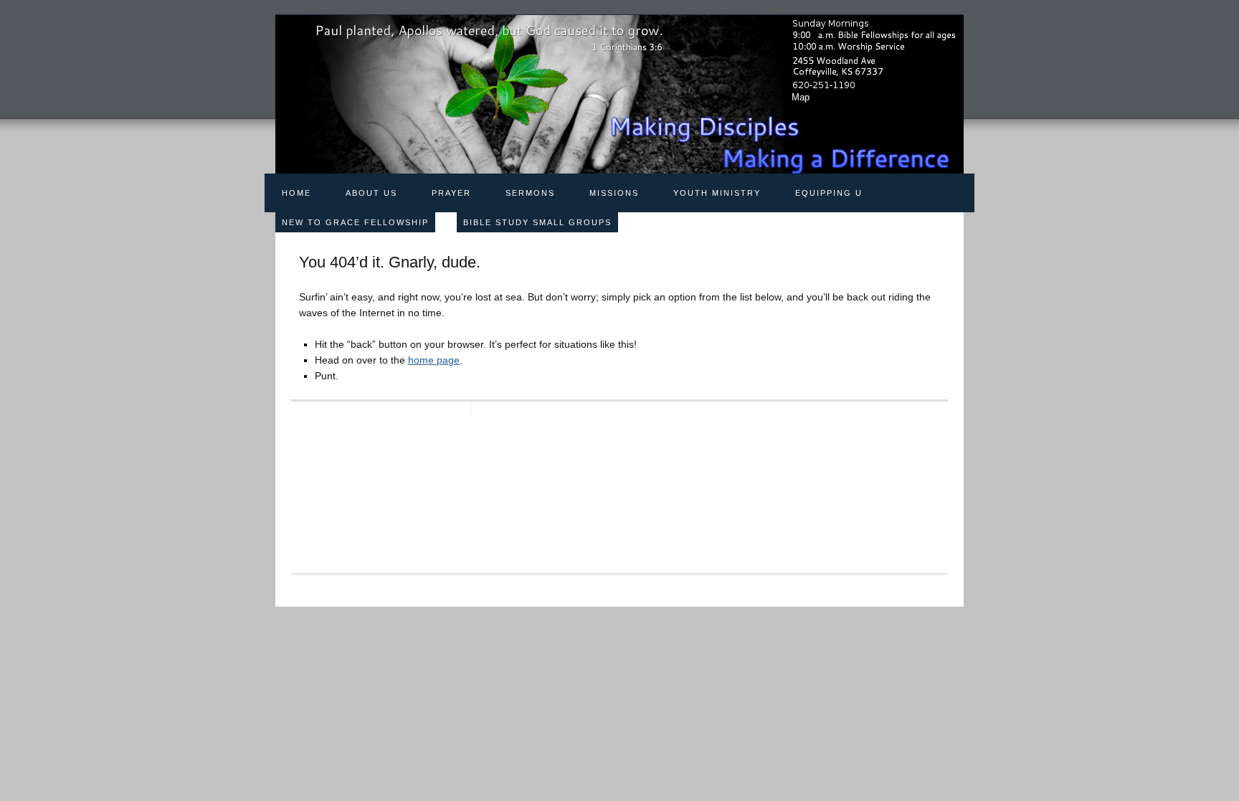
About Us (371, 193)
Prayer (451, 193)
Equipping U (829, 193)
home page (434, 360)
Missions (614, 193)
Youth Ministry (717, 193)
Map (801, 97)
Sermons (530, 193)
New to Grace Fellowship (355, 222)
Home (296, 193)
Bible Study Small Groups (537, 222)
